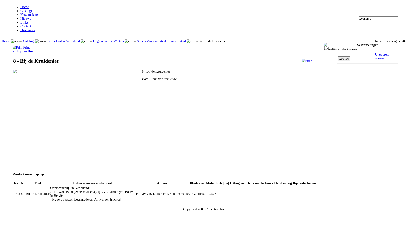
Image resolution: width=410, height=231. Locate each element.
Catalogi (26, 11)
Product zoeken (348, 49)
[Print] (307, 61)
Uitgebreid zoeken (382, 56)
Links (24, 22)
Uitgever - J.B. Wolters (108, 41)
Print (26, 47)
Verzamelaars (29, 14)
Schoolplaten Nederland (63, 41)
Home (24, 7)
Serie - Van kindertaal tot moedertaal (161, 41)
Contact (25, 26)
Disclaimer (27, 30)
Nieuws (25, 18)
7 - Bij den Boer (23, 51)
